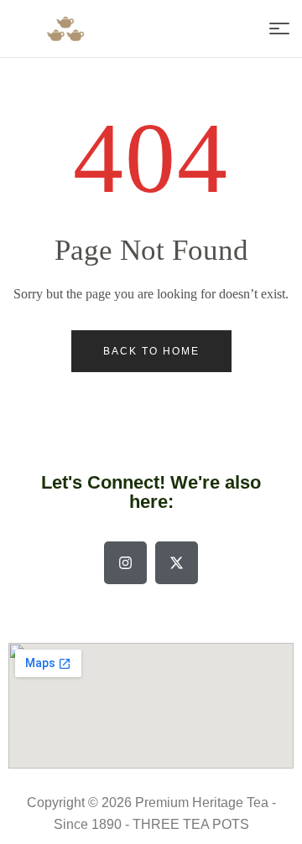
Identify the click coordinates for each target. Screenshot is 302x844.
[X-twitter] (176, 562)
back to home (151, 351)
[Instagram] (125, 562)
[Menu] (279, 28)
